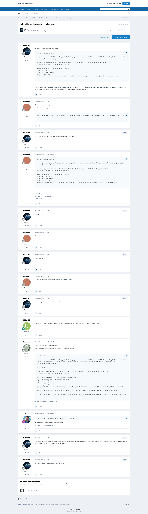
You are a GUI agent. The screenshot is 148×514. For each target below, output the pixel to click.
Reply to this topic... (34, 491)
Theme (70, 509)
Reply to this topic (121, 37)
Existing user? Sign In (113, 3)
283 (27, 357)
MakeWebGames (25, 3)
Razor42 (28, 29)
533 (27, 335)
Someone (26, 342)
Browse (21, 9)
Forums (20, 13)
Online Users (34, 13)
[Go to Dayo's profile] (27, 419)
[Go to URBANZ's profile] (27, 326)
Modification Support (42, 31)
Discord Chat (54, 9)
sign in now (57, 484)
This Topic (121, 9)
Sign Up (126, 3)
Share (113, 30)
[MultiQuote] (36, 94)
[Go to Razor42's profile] (21, 30)
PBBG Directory (65, 9)
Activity (29, 9)
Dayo (26, 413)
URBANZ (26, 320)
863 (27, 60)
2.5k (27, 428)
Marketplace (44, 9)
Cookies (77, 509)
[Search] (128, 9)
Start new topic (105, 37)
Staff (27, 13)
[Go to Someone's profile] (27, 348)
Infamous (26, 101)
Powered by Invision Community (74, 511)
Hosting (36, 9)
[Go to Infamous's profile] (27, 107)
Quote (40, 94)
